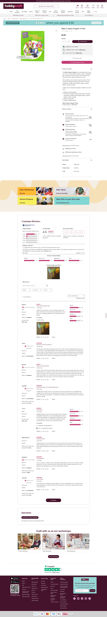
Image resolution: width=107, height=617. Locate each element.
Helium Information (35, 600)
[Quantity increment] (68, 41)
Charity (52, 588)
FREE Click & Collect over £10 (41, 15)
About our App (34, 584)
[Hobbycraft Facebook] (74, 598)
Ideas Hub (43, 581)
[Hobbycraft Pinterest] (86, 598)
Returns (23, 583)
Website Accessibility (25, 594)
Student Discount (35, 594)
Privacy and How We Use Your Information (64, 587)
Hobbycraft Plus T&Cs (64, 584)
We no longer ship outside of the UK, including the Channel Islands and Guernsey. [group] (53, 1)
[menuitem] (11, 11)
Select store (82, 49)
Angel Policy (62, 591)
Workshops (43, 583)
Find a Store (34, 586)
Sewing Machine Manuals (63, 594)
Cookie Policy (62, 589)
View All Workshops (53, 556)
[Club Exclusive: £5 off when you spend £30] (53, 22)
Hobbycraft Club (34, 588)
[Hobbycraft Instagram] (82, 598)
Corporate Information (54, 584)
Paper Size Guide (63, 601)
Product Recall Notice (26, 596)
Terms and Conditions (64, 582)
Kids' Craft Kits (15, 18)
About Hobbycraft (35, 582)
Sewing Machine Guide (44, 590)
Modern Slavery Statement (53, 596)
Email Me (92, 590)
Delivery (23, 581)
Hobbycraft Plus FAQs (26, 587)
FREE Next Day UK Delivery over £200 (65, 15)
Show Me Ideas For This (78, 62)
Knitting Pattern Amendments (62, 597)
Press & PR (53, 586)
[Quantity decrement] (62, 41)
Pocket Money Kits (24, 18)
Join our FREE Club (89, 15)
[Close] (106, 1)
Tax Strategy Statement (53, 599)
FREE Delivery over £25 (18, 15)
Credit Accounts (34, 596)
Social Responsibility (54, 590)
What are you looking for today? (47, 6)
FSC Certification (63, 599)
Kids (9, 18)
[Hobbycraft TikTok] (89, 598)
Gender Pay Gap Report (54, 593)
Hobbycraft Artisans (44, 587)
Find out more (65, 145)
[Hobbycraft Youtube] (78, 598)
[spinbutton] (65, 41)
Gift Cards (33, 592)
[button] (32, 46)
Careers (52, 582)
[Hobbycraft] (13, 6)
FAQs (23, 585)
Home (4, 18)
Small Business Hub (35, 598)
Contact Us (24, 589)
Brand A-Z (33, 590)
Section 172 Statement (55, 601)
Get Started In (43, 585)
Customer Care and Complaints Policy (25, 592)
